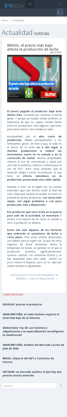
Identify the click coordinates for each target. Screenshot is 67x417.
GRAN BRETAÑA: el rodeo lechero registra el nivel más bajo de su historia (31, 316)
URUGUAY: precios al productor (22, 304)
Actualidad (18, 20)
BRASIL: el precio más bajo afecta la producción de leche (32, 47)
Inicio (5, 20)
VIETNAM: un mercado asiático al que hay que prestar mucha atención (32, 373)
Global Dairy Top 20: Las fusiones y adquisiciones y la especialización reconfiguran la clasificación (33, 331)
